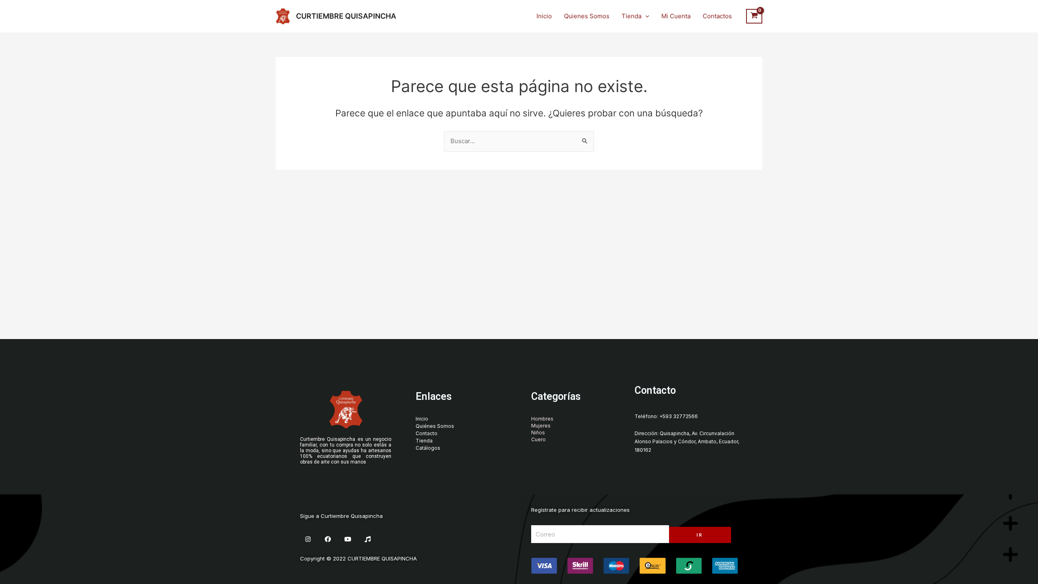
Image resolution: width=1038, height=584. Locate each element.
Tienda (631, 16)
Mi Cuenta (676, 16)
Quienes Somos (586, 16)
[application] (645, 16)
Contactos (717, 16)
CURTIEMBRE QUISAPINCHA (346, 16)
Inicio (544, 16)
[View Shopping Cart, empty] (754, 16)
